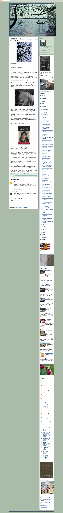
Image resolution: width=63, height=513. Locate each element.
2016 (43, 103)
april (44, 227)
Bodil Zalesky (45, 409)
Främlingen (45, 395)
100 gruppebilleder (46, 439)
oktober (44, 112)
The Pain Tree (45, 180)
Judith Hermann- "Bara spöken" (46, 280)
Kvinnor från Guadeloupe (47, 140)
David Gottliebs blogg (45, 502)
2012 (43, 234)
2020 (43, 96)
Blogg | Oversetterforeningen (47, 403)
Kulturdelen (45, 394)
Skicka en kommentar (15, 200)
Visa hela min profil (45, 52)
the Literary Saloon (47, 380)
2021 (43, 95)
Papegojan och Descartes (47, 187)
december (45, 109)
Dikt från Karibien (45, 191)
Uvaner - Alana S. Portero (47, 399)
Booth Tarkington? (46, 178)
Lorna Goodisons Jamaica (47, 144)
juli (43, 117)
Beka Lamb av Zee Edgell (47, 168)
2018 (43, 100)
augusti (44, 115)
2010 (43, 237)
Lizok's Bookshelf (46, 426)
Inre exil (44, 442)
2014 (43, 106)
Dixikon (42, 503)
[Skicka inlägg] (36, 173)
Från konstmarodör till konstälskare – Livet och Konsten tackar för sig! (47, 434)
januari (44, 232)
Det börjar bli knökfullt (46, 196)
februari (44, 230)
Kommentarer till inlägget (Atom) (22, 207)
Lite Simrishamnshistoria (47, 135)
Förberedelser (45, 410)
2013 (43, 108)
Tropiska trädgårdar (46, 169)
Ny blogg (44, 448)
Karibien (17, 175)
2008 (43, 240)
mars (44, 229)
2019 (43, 98)
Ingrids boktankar (19, 5)
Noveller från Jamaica (46, 156)
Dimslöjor (47, 288)
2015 (43, 104)
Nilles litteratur (46, 398)
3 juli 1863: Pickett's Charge (47, 210)
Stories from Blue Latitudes (29, 175)
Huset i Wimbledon (46, 386)
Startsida (24, 204)
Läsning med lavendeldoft (47, 154)
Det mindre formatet (49, 353)
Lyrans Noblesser (46, 389)
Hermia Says (45, 451)
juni (43, 224)
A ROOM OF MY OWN (47, 385)
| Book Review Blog (47, 421)
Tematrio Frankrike (46, 158)
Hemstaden (44, 148)
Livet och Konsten (46, 432)
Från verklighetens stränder (47, 209)
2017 (43, 101)
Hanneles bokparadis (47, 413)
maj (43, 226)
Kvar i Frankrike (48, 270)
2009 (43, 239)
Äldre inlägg (35, 204)
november (45, 111)
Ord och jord (45, 447)
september (45, 114)
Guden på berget (45, 418)
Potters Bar (47, 343)
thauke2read (45, 455)
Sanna (15, 181)
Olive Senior (21, 175)
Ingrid (15, 191)
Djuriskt (43, 171)
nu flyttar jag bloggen (46, 414)
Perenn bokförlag (44, 505)
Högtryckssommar (46, 153)
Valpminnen (44, 212)
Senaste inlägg (12, 204)
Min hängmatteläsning (46, 216)
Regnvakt (44, 452)
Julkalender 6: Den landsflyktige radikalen (49, 320)
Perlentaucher (44, 507)
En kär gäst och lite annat (47, 193)
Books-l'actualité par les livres (47, 497)
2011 (43, 236)
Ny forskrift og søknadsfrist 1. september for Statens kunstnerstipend (47, 405)
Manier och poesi (46, 417)
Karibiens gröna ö (45, 194)
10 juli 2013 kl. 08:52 (18, 189)
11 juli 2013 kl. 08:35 (18, 198)
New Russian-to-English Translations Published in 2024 (47, 428)
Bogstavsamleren (46, 438)
